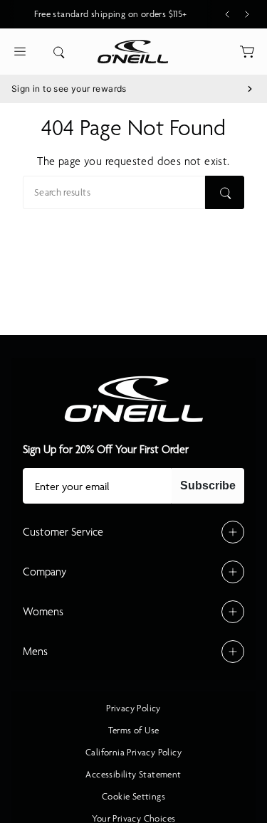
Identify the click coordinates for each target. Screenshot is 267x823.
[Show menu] (20, 52)
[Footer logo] (134, 399)
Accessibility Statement (133, 775)
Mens (35, 651)
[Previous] (227, 14)
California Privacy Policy (133, 753)
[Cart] (247, 52)
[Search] (224, 192)
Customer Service (63, 532)
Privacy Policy (133, 708)
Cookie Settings (133, 797)
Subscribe (208, 485)
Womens (43, 611)
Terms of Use (133, 731)
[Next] (247, 14)
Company (44, 572)
